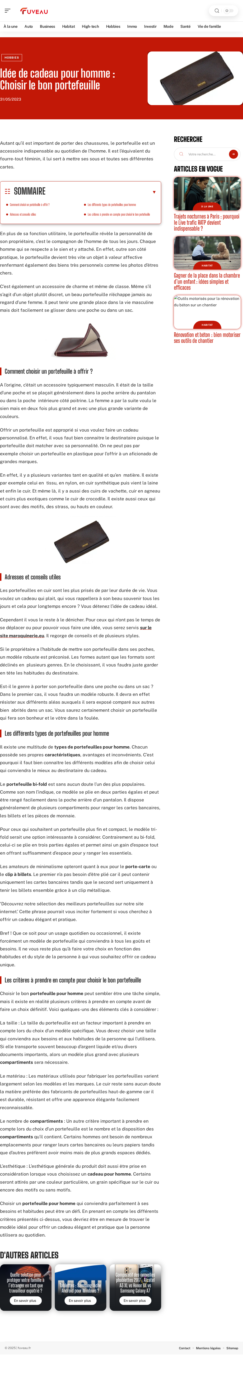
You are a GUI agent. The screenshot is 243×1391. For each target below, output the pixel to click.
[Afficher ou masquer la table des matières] (101, 192)
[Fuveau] (34, 10)
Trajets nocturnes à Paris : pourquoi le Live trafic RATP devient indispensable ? (206, 222)
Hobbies (12, 57)
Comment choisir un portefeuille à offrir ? (30, 205)
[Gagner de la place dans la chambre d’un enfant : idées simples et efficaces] (207, 253)
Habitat (207, 265)
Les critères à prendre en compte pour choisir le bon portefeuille (119, 214)
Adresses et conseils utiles (23, 214)
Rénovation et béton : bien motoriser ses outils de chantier (207, 337)
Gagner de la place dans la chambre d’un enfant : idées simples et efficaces (207, 281)
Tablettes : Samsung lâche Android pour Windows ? (80, 1288)
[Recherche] (217, 10)
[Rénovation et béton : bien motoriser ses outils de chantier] (207, 312)
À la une (207, 206)
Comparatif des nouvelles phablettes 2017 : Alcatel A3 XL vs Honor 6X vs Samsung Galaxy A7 (135, 1282)
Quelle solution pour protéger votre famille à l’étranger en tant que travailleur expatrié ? (25, 1282)
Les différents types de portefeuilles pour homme (112, 205)
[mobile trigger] (9, 10)
